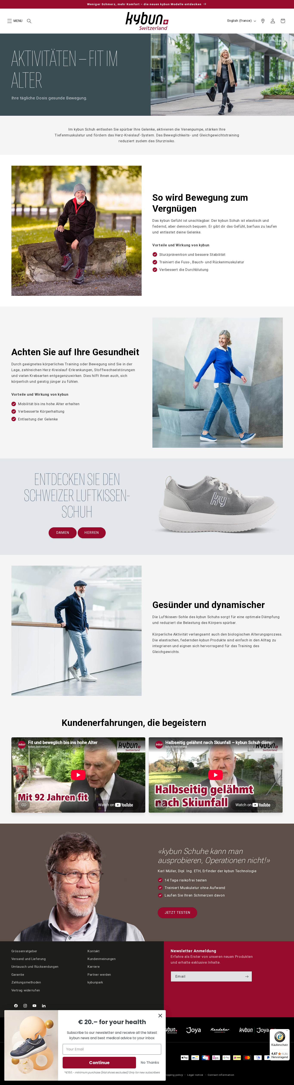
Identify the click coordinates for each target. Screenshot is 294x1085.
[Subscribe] (247, 976)
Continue (99, 1063)
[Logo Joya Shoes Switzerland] (193, 1030)
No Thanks (150, 1062)
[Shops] (263, 21)
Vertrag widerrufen (25, 990)
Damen (62, 533)
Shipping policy (173, 1074)
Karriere (94, 967)
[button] (9, 21)
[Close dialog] (160, 1015)
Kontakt (93, 951)
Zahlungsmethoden (26, 982)
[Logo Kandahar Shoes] (220, 1030)
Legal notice (195, 1074)
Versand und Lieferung (28, 959)
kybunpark (95, 982)
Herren (91, 533)
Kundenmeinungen (102, 959)
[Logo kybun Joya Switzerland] (261, 1030)
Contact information (221, 1074)
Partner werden (99, 975)
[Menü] (287, 1031)
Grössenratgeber (24, 951)
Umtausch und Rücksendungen (35, 967)
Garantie (17, 975)
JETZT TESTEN (177, 913)
